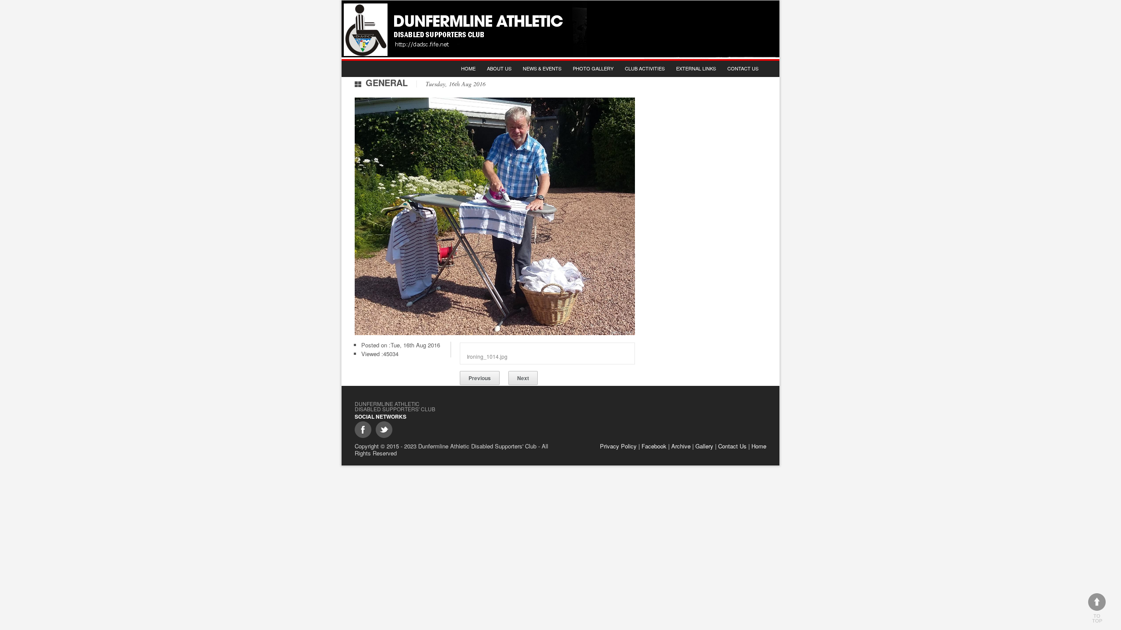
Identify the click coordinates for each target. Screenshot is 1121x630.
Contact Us (742, 68)
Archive (681, 446)
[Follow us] (384, 429)
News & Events (542, 68)
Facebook (654, 446)
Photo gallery (593, 68)
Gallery (704, 446)
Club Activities (645, 68)
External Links (696, 68)
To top (1097, 618)
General (387, 82)
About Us (499, 68)
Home (468, 68)
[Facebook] (363, 429)
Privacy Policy (618, 446)
